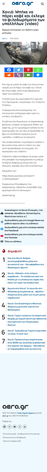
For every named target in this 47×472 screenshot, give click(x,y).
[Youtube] (15, 427)
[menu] (3, 4)
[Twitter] (18, 70)
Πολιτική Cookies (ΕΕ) (12, 441)
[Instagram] (9, 427)
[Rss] (25, 427)
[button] (42, 3)
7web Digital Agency (26, 413)
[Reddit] (9, 75)
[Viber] (18, 75)
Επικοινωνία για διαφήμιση (14, 437)
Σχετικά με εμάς (9, 433)
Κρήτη (4, 38)
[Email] (28, 75)
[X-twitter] (20, 427)
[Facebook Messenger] (38, 75)
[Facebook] (9, 70)
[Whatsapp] (38, 70)
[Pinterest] (28, 70)
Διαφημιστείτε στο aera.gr (28, 433)
